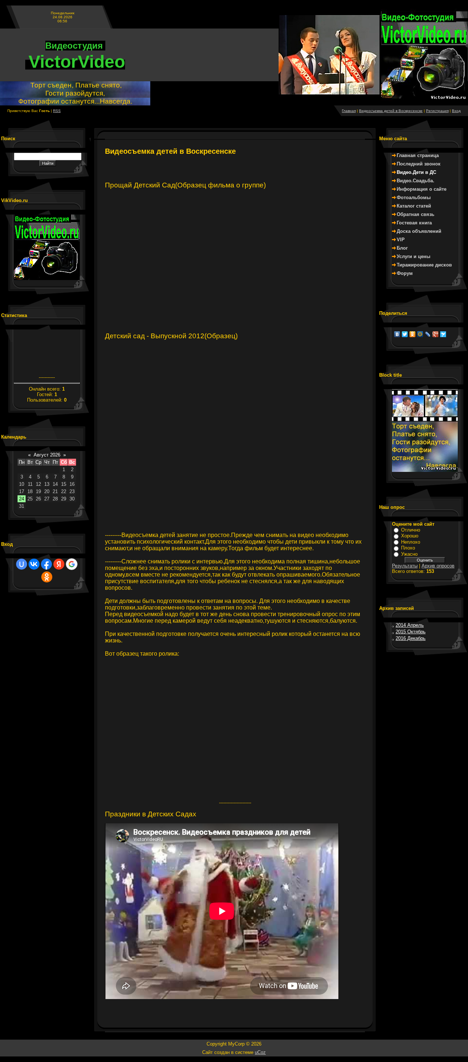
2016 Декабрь (411, 638)
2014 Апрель (410, 625)
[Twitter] (405, 334)
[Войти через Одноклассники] (46, 576)
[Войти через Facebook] (46, 564)
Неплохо (410, 542)
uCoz (260, 1052)
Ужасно (409, 554)
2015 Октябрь (411, 631)
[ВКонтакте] (397, 334)
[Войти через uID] (21, 564)
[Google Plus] (435, 334)
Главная (349, 111)
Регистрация (437, 111)
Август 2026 (47, 455)
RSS (57, 111)
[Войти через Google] (72, 564)
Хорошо (409, 536)
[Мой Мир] (420, 334)
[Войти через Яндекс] (58, 564)
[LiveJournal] (428, 334)
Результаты (405, 566)
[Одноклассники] (412, 334)
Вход (456, 111)
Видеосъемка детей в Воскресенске (391, 111)
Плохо (408, 548)
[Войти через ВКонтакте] (34, 564)
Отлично (410, 530)
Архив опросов (438, 566)
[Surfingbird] (443, 334)
